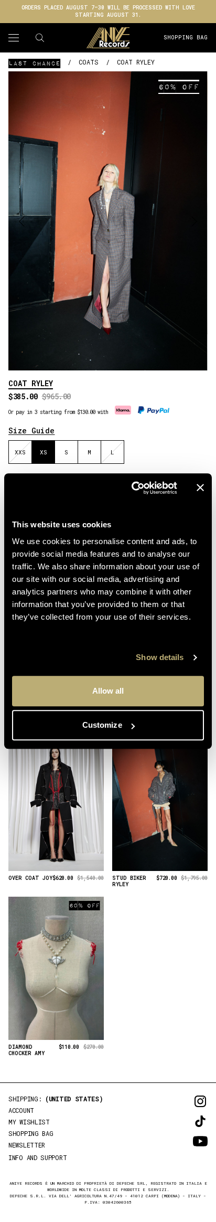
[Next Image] (194, 220)
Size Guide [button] (31, 430)
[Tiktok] (186, 1121)
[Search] (39, 37)
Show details (159, 657)
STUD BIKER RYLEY (129, 881)
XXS (20, 452)
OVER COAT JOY (30, 878)
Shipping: (55, 1099)
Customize (102, 724)
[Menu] (13, 37)
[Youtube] (186, 1141)
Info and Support (37, 1157)
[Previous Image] (21, 220)
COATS (89, 62)
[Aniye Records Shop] (108, 37)
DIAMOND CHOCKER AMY (26, 1050)
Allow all (108, 690)
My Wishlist (29, 1122)
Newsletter (26, 1145)
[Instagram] (186, 1101)
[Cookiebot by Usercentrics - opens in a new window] (133, 488)
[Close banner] (200, 488)
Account (21, 1110)
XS (43, 452)
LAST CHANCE (34, 63)
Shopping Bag (186, 37)
